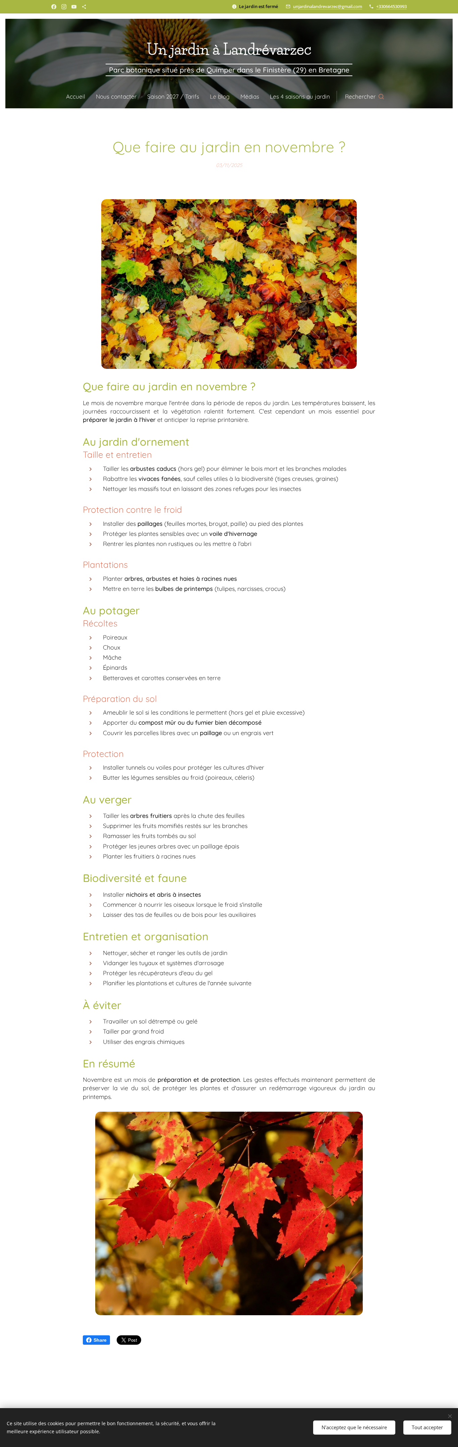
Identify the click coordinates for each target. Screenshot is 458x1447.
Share (100, 1340)
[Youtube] (74, 6)
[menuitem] (78, 96)
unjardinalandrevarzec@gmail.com (327, 6)
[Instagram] (64, 6)
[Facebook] (54, 6)
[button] (364, 96)
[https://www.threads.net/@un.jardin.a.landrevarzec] (84, 6)
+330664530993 (391, 6)
